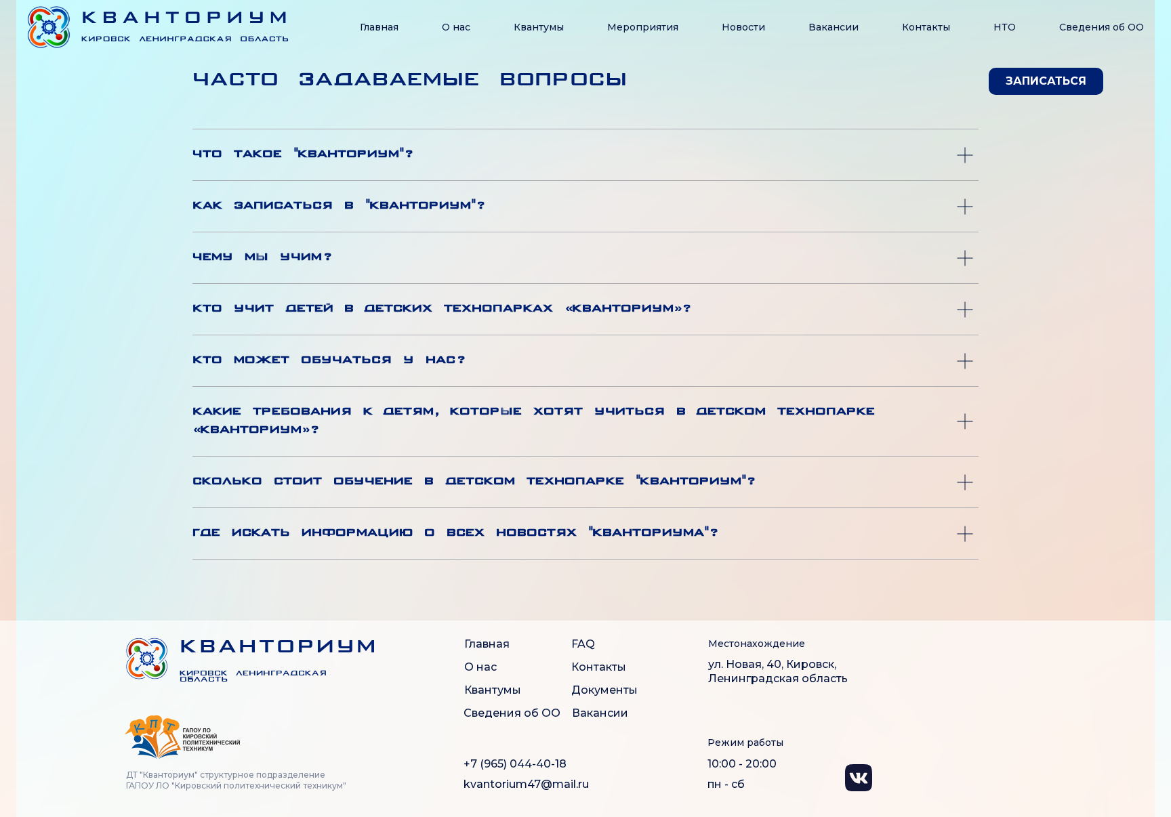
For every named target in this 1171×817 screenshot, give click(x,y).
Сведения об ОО (512, 713)
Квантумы (539, 27)
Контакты (926, 27)
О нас (456, 27)
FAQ (583, 643)
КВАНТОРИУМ (279, 647)
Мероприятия (642, 27)
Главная (379, 27)
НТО (1004, 27)
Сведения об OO (1101, 27)
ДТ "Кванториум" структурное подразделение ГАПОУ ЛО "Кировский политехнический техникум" (236, 780)
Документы (604, 690)
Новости (743, 27)
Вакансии (833, 27)
